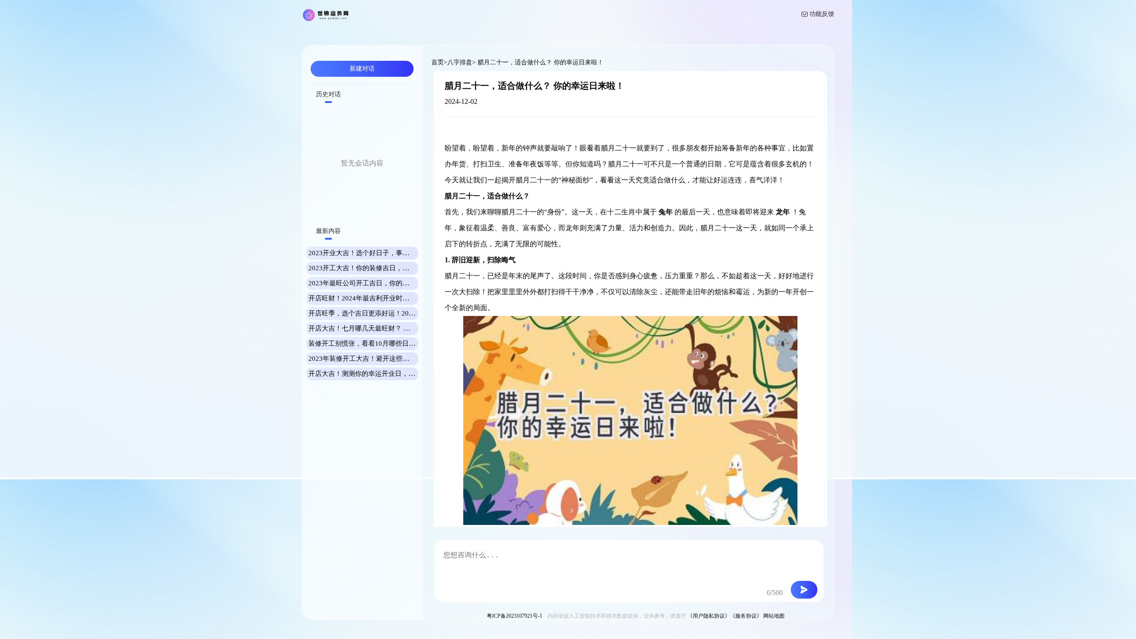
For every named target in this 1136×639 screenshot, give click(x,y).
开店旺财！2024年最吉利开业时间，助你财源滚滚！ (385, 298)
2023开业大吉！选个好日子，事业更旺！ (368, 252)
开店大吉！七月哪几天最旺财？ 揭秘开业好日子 (379, 328)
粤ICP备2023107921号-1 (514, 616)
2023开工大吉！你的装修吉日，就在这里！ (372, 268)
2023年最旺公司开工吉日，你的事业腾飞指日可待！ (385, 283)
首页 (437, 62)
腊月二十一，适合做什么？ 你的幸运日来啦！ (540, 62)
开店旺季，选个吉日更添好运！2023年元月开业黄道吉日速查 (398, 313)
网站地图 (774, 616)
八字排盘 (459, 62)
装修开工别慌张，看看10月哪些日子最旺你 (371, 343)
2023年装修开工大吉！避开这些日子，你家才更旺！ (385, 358)
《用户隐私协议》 (708, 616)
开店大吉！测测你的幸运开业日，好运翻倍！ (375, 373)
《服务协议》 (746, 616)
